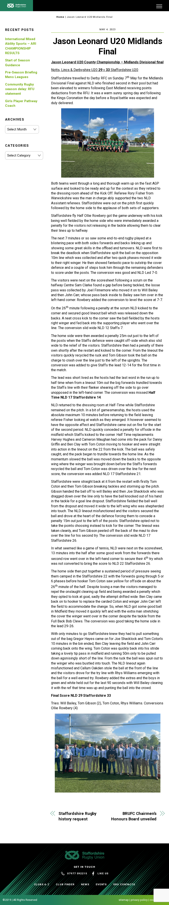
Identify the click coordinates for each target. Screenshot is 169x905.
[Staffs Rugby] (16, 6)
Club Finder (65, 884)
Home (60, 17)
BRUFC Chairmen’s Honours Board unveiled (133, 816)
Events (101, 884)
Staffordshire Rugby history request (77, 816)
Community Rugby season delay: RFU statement (19, 89)
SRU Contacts (124, 884)
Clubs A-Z (42, 884)
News (85, 884)
